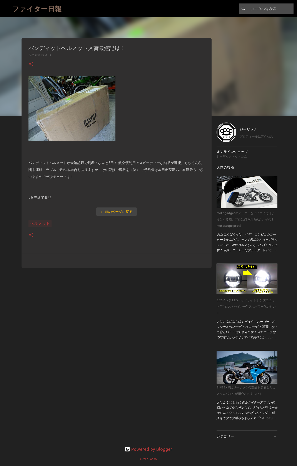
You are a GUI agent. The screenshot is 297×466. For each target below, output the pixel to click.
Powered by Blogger (151, 449)
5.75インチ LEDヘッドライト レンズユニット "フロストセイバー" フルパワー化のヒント (246, 307)
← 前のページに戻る (116, 211)
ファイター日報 (37, 8)
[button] (31, 64)
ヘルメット (40, 223)
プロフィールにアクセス (256, 136)
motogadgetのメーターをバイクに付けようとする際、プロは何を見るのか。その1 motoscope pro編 (246, 219)
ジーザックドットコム (232, 156)
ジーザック (248, 129)
